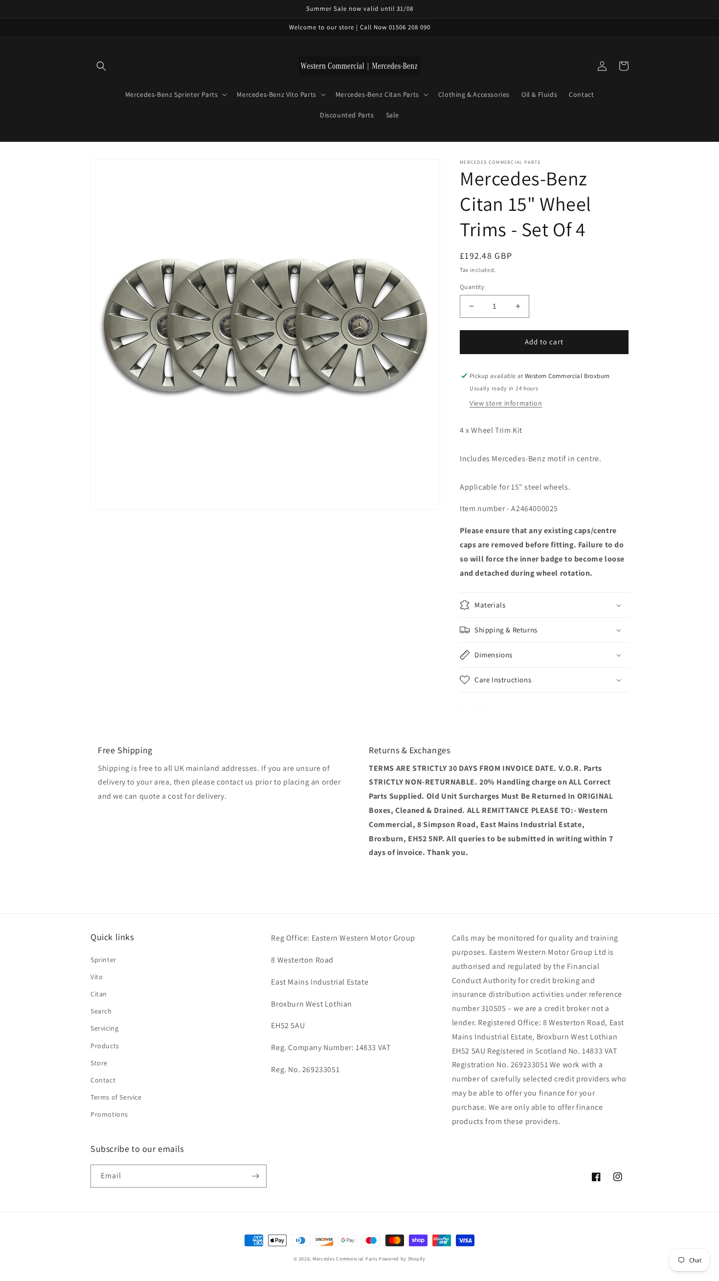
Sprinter (103, 959)
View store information (506, 403)
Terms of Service (116, 1097)
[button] (101, 66)
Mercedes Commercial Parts (345, 1259)
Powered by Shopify (402, 1259)
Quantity (472, 287)
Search (101, 1011)
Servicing (104, 1028)
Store (99, 1062)
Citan (98, 993)
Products (104, 1045)
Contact (102, 1080)
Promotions (109, 1114)
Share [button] (480, 705)
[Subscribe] (255, 1176)
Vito (96, 976)
